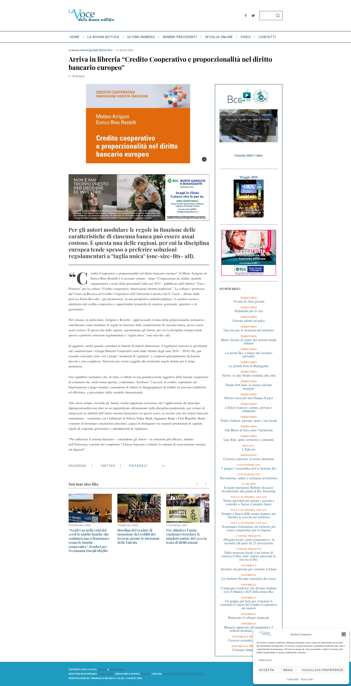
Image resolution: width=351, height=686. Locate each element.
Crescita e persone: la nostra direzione (248, 458)
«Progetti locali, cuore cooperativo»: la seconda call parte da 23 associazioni (248, 541)
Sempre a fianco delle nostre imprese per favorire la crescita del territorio (248, 515)
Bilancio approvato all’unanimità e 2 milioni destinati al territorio (248, 629)
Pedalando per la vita (249, 310)
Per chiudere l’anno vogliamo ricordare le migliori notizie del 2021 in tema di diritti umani (186, 536)
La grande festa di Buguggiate (249, 365)
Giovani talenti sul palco (249, 320)
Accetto (248, 130)
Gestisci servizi (265, 659)
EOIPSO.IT (146, 674)
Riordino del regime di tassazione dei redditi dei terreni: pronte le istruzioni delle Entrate (138, 536)
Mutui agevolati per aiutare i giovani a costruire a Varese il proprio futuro (248, 502)
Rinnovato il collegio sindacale (248, 617)
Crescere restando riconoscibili (248, 640)
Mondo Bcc (106, 50)
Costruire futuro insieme (248, 649)
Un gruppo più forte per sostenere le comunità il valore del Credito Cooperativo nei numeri (248, 604)
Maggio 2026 (248, 176)
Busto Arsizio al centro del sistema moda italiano (248, 341)
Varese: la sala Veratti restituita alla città (248, 375)
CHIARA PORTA (106, 674)
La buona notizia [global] (83, 50)
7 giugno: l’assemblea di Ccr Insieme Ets (248, 468)
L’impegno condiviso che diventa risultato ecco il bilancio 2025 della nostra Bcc (249, 590)
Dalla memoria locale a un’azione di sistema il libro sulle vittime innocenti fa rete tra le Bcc (249, 556)
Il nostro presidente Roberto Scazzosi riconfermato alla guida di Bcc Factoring (248, 489)
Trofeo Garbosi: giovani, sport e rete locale (248, 420)
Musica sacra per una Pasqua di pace (248, 397)
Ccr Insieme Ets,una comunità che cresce (248, 578)
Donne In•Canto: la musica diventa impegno (248, 386)
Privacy (102, 669)
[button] (344, 634)
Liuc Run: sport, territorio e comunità (249, 439)
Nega (288, 670)
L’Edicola (248, 449)
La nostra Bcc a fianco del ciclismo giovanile (248, 354)
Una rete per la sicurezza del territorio (249, 330)
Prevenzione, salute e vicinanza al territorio (248, 478)
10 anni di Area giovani (248, 301)
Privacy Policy (307, 678)
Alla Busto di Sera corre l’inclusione (248, 430)
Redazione (79, 76)
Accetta (266, 670)
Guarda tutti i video (249, 155)
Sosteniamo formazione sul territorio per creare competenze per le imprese (249, 528)
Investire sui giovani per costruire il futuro (249, 569)
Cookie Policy (293, 678)
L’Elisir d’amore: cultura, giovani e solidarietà (248, 409)
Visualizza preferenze (323, 670)
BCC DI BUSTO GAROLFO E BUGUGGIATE (183, 674)
